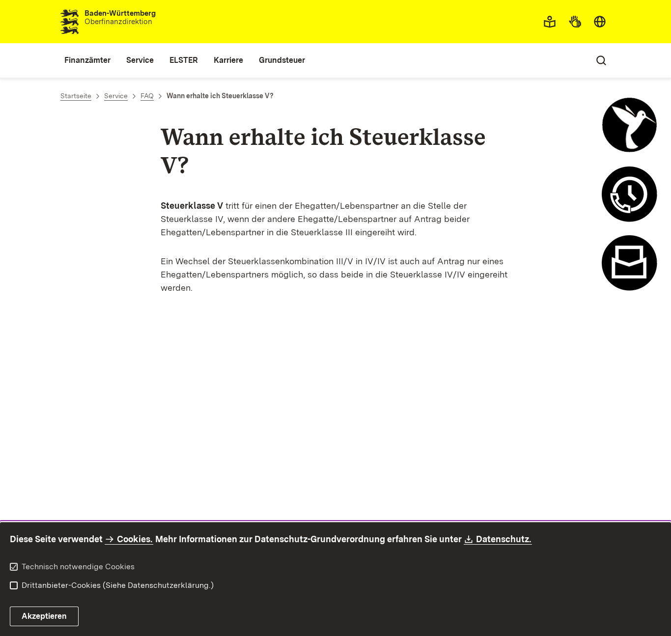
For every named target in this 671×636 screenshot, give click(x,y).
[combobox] (600, 21)
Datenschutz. (504, 539)
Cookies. (134, 539)
